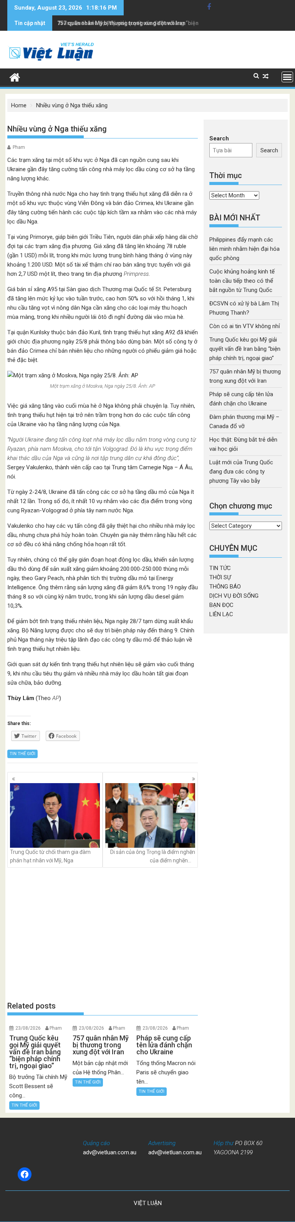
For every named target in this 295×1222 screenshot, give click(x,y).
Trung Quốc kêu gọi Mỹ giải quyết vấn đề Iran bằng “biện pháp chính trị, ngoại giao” (244, 349)
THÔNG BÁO (225, 586)
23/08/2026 (28, 1028)
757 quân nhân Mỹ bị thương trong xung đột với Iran (121, 23)
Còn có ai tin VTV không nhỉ (244, 326)
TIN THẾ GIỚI (22, 753)
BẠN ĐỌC (221, 605)
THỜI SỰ (220, 577)
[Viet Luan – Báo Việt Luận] (15, 77)
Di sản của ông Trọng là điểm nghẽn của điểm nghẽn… (152, 856)
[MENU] (287, 77)
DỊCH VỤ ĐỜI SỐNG (234, 595)
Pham (19, 147)
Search (219, 138)
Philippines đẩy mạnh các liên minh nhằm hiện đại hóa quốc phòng (244, 249)
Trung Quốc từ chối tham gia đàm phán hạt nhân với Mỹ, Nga (50, 856)
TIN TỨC (220, 568)
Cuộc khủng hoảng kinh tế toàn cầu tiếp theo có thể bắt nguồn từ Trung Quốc (242, 280)
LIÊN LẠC (221, 614)
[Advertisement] (102, 934)
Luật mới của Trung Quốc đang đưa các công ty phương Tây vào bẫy (241, 471)
